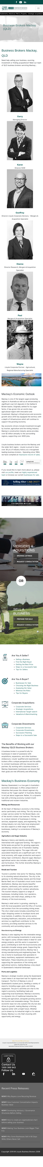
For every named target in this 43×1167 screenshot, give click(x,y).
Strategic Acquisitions (24, 709)
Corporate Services (23, 707)
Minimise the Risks (23, 690)
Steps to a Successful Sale (26, 667)
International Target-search (26, 712)
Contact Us (8, 1064)
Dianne (20, 264)
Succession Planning (24, 733)
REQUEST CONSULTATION (27, 562)
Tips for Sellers (22, 669)
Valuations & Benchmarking (26, 714)
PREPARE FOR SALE (25, 619)
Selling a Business (23, 659)
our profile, (9, 472)
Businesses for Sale (23, 683)
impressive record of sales (29, 455)
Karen (20, 164)
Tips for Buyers (22, 693)
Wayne (20, 364)
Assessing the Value (23, 688)
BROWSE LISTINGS (24, 556)
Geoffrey (20, 212)
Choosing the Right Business (27, 685)
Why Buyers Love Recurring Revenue (19, 1096)
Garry (20, 116)
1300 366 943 (9, 1067)
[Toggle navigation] (38, 8)
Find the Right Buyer (24, 662)
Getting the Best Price (24, 664)
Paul (20, 315)
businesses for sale (31, 475)
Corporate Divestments (25, 730)
